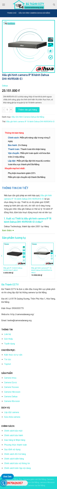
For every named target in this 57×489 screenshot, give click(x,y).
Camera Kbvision (12, 401)
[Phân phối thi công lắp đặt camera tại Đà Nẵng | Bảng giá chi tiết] (28, 4)
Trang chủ (11, 13)
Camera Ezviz (10, 382)
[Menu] (3, 4)
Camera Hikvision (12, 392)
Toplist (7, 364)
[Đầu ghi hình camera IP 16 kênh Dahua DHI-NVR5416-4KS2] (42, 254)
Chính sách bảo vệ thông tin (17, 463)
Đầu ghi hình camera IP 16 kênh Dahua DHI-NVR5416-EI (30, 121)
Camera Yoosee (11, 387)
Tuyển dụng (9, 343)
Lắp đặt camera (11, 412)
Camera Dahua (10, 396)
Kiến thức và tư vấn (13, 355)
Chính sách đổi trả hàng (15, 454)
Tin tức (7, 359)
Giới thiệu (8, 339)
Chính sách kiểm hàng (14, 458)
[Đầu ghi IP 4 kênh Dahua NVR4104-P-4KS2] (14, 254)
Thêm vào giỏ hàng (27, 109)
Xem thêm (7, 230)
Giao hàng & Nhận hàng (14, 440)
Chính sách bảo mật (13, 430)
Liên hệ (7, 334)
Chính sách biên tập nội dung (17, 468)
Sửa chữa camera (12, 417)
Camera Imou (10, 378)
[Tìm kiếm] (54, 4)
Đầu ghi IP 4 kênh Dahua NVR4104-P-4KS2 (12, 269)
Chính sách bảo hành (13, 435)
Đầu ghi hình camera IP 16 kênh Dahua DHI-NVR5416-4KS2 (41, 270)
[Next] (55, 261)
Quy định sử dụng (12, 449)
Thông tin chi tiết (15, 188)
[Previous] (2, 261)
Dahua (5, 85)
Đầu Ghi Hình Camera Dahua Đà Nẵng (34, 13)
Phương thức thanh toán (15, 445)
